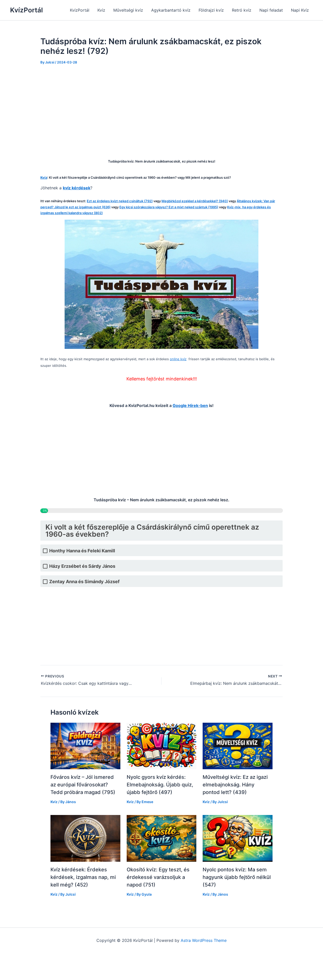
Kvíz (101, 10)
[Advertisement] (161, 108)
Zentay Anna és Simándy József (84, 581)
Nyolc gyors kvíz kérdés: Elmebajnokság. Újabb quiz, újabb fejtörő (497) (160, 784)
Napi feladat (271, 10)
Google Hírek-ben (190, 405)
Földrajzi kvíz (211, 10)
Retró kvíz (241, 10)
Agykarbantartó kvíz (171, 10)
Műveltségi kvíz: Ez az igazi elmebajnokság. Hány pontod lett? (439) (235, 784)
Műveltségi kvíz (128, 10)
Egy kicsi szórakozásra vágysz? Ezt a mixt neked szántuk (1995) (168, 207)
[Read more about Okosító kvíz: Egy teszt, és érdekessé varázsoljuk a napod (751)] (162, 838)
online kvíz (178, 359)
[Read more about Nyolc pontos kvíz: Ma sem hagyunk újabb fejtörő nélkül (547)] (238, 838)
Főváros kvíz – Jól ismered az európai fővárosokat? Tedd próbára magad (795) (82, 784)
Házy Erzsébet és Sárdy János (82, 566)
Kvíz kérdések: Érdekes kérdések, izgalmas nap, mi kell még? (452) (83, 877)
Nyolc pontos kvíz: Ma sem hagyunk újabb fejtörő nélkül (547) (237, 877)
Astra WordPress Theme (204, 940)
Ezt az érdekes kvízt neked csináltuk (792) (120, 201)
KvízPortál (26, 10)
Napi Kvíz (300, 10)
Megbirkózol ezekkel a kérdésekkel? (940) (195, 201)
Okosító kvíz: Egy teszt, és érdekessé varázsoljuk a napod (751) (158, 877)
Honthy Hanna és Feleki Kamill (82, 550)
